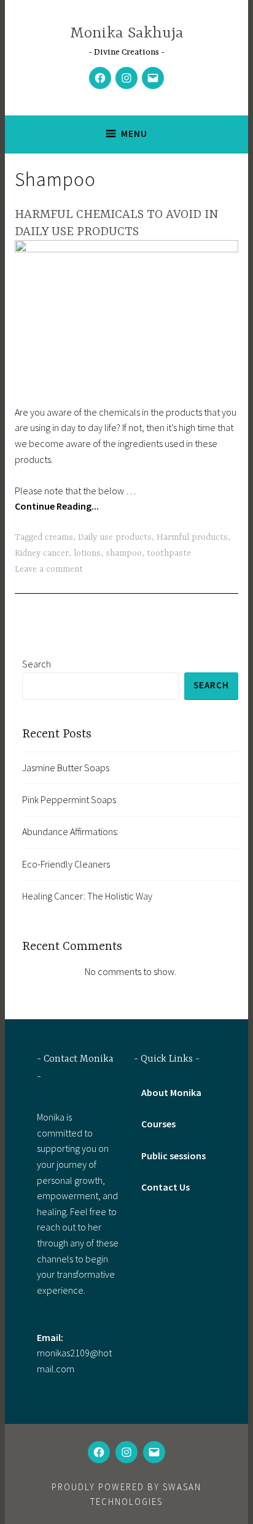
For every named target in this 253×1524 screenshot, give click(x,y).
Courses (158, 1124)
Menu (134, 133)
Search (36, 664)
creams (59, 537)
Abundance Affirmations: (70, 831)
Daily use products (115, 537)
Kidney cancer (42, 553)
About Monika (171, 1092)
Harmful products (192, 537)
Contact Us (165, 1187)
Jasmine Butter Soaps (65, 767)
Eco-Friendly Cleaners (66, 864)
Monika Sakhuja (127, 33)
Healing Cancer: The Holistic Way (87, 896)
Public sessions (173, 1155)
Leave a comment (49, 569)
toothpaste (169, 553)
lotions (87, 553)
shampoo (124, 553)
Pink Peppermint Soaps (69, 799)
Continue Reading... (57, 506)
